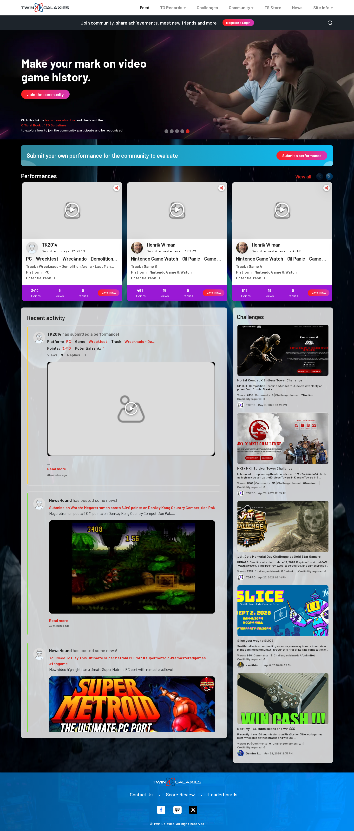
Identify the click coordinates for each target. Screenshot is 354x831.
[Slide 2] (172, 131)
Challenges (207, 7)
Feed (144, 7)
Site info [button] (321, 7)
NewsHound (60, 500)
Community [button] (239, 7)
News (297, 7)
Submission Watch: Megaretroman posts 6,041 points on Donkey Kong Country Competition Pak (132, 507)
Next (328, 175)
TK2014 (54, 334)
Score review (180, 794)
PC (68, 341)
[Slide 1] (166, 131)
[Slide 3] (177, 131)
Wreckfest (98, 341)
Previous (318, 175)
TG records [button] (171, 7)
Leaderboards (222, 794)
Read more (56, 468)
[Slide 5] (188, 131)
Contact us (141, 794)
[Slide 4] (182, 131)
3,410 (66, 348)
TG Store (272, 7)
